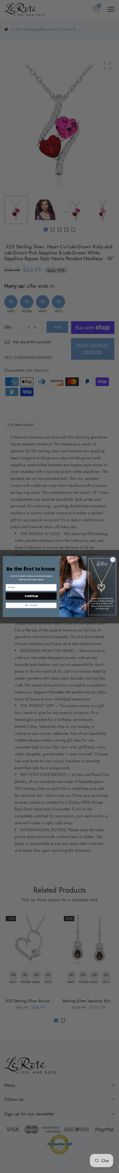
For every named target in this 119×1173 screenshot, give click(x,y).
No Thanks (31, 605)
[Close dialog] (112, 559)
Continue (31, 596)
